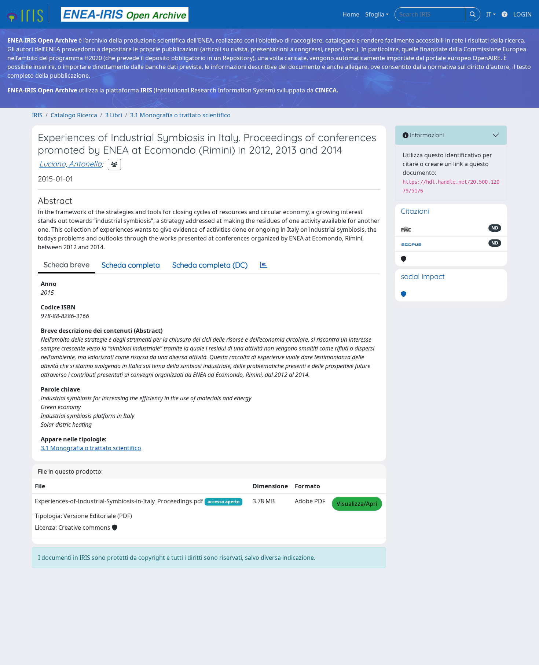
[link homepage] (26, 14)
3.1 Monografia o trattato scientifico (180, 115)
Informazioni (426, 135)
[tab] (264, 265)
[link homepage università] (124, 14)
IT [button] (488, 14)
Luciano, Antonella (70, 163)
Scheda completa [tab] (131, 264)
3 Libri (113, 115)
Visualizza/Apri (357, 504)
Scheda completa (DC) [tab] (209, 264)
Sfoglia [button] (374, 14)
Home (350, 14)
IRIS (37, 115)
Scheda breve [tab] (66, 264)
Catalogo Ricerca (74, 115)
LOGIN (522, 14)
